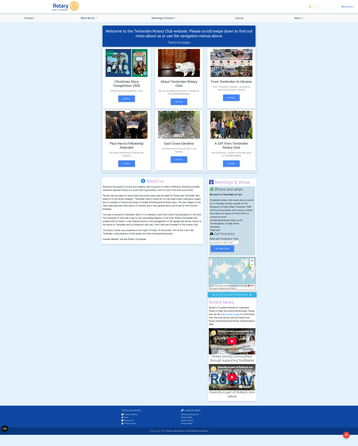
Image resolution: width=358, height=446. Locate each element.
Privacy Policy (130, 423)
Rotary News (186, 423)
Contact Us (128, 420)
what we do (88, 18)
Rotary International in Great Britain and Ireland (187, 431)
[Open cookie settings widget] (4, 428)
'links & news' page (230, 314)
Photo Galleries (130, 414)
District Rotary (187, 420)
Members (349, 6)
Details (126, 99)
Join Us (239, 18)
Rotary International (189, 414)
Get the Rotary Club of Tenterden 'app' (232, 294)
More (298, 18)
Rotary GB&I (186, 417)
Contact (29, 18)
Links (126, 417)
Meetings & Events (163, 18)
